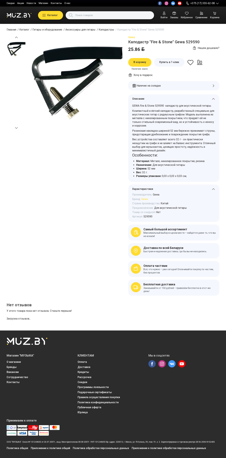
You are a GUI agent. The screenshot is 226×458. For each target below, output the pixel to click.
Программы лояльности (93, 387)
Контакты (56, 3)
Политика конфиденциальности (98, 402)
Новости (31, 3)
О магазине (14, 361)
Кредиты (83, 372)
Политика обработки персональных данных (101, 448)
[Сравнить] (199, 62)
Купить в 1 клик (169, 62)
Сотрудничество (17, 377)
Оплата (82, 361)
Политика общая (17, 448)
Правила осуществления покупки (99, 397)
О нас (67, 3)
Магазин (43, 3)
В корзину (140, 62)
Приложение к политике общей (50, 448)
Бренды (12, 367)
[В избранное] (190, 62)
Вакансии (13, 372)
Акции (20, 3)
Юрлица (83, 412)
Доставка (84, 367)
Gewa (131, 37)
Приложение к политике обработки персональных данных (169, 448)
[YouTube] (180, 3)
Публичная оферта (89, 407)
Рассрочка (84, 377)
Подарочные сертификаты (95, 392)
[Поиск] (71, 15)
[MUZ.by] (19, 15)
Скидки (11, 3)
